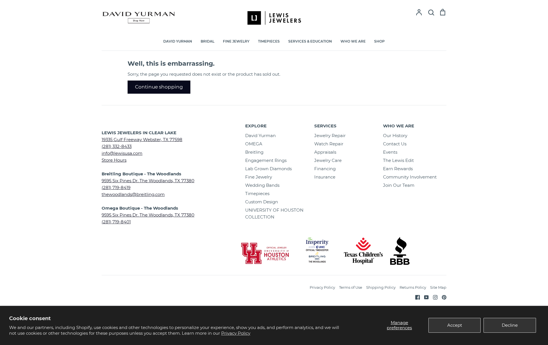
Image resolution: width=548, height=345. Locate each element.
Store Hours (114, 160)
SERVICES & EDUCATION (310, 41)
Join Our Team (398, 185)
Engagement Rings (266, 160)
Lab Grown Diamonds (268, 168)
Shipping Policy (381, 287)
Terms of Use (350, 287)
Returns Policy (413, 287)
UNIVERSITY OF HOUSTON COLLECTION (274, 213)
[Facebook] (415, 297)
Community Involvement (410, 177)
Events (390, 152)
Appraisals (325, 152)
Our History (395, 135)
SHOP (379, 41)
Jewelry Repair (330, 135)
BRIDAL (207, 41)
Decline (510, 325)
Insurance (324, 177)
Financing (325, 168)
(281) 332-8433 (117, 146)
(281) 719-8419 (116, 187)
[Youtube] (424, 297)
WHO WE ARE (353, 41)
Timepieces (257, 193)
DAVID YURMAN (177, 41)
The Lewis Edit (398, 160)
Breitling (254, 152)
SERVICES (325, 126)
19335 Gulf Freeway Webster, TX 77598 (142, 139)
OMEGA (253, 144)
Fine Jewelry (258, 177)
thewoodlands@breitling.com (133, 194)
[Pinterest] (442, 297)
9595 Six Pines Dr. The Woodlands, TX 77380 (148, 180)
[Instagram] (433, 297)
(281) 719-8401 (116, 221)
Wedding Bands (262, 185)
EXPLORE (256, 126)
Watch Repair (328, 144)
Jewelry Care (328, 160)
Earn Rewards (398, 168)
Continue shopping (159, 87)
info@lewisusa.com (122, 153)
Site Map (438, 287)
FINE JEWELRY (236, 41)
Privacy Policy (235, 333)
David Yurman (260, 135)
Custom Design (261, 201)
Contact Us (394, 144)
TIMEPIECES (269, 41)
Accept (454, 325)
